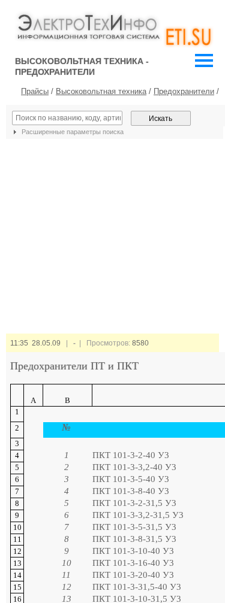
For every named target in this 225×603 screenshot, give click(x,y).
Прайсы (35, 91)
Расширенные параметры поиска (72, 131)
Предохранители (184, 91)
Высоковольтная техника (101, 91)
